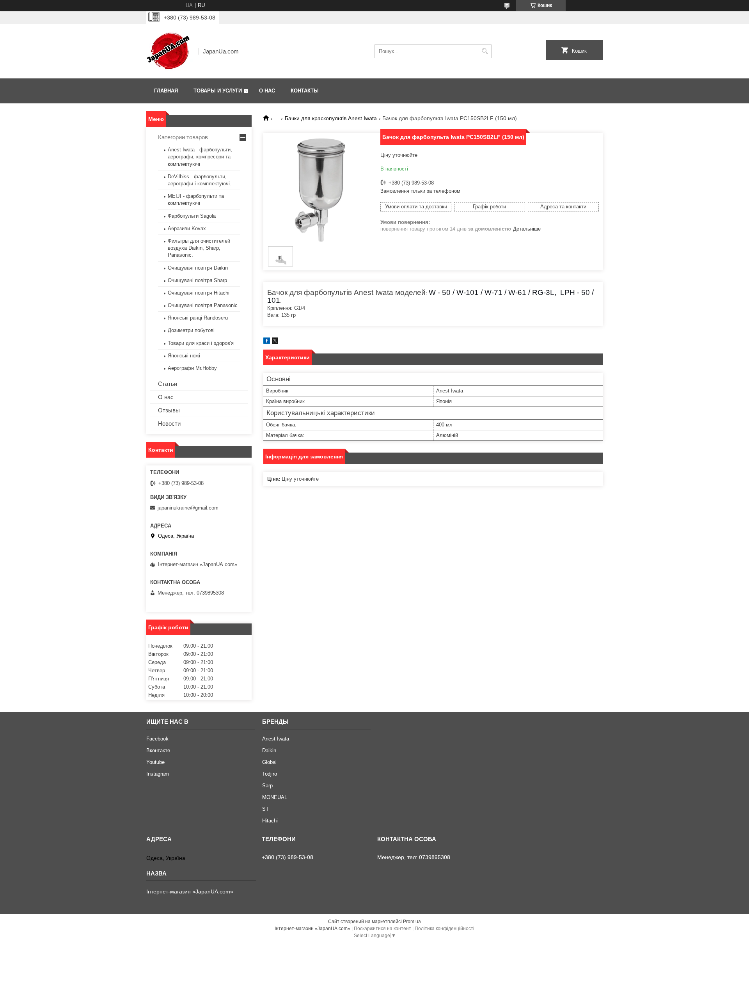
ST (265, 809)
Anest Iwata (275, 739)
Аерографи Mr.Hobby (192, 368)
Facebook (157, 739)
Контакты (305, 91)
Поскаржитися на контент (382, 928)
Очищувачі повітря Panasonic (203, 305)
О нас (267, 91)
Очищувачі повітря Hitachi (198, 293)
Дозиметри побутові (191, 330)
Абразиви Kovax (187, 228)
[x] (275, 342)
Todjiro (269, 774)
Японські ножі (184, 356)
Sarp (267, 785)
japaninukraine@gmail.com (188, 508)
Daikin (269, 750)
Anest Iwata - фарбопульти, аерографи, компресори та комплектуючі (200, 157)
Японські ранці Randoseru (198, 318)
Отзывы (169, 410)
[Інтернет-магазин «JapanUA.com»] (169, 51)
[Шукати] (485, 51)
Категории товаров (183, 137)
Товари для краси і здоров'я (201, 343)
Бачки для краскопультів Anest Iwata (331, 118)
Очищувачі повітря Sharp (197, 280)
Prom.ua (412, 921)
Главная (166, 91)
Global (269, 762)
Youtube (155, 762)
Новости (169, 423)
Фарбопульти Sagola (192, 216)
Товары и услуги (217, 91)
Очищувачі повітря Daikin (198, 268)
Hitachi (270, 821)
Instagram (157, 774)
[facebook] (266, 342)
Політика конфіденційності (444, 928)
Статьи (167, 383)
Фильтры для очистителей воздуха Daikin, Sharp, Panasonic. (199, 248)
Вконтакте (158, 750)
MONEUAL (274, 797)
